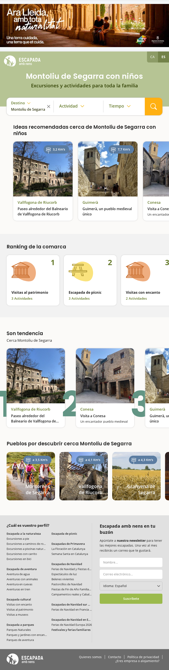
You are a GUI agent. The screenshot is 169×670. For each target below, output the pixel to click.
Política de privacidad (143, 657)
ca (152, 57)
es (163, 57)
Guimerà (90, 202)
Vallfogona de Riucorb (37, 202)
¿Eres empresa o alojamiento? (137, 661)
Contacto (114, 657)
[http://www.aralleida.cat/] (84, 25)
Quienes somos (90, 657)
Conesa (154, 202)
